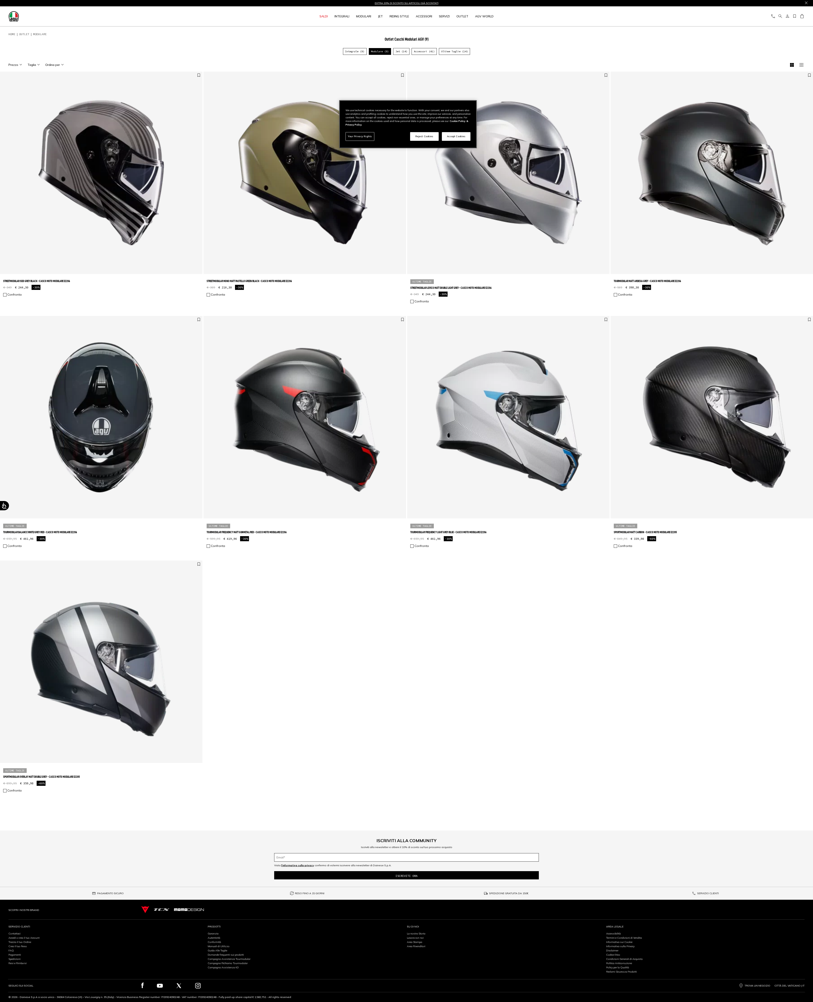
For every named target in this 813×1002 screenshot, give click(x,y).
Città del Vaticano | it (789, 985)
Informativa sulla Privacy (620, 946)
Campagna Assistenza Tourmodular (229, 958)
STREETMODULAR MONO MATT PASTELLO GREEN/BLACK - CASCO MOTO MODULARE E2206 (249, 281)
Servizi (444, 16)
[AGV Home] (111, 16)
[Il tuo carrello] (802, 16)
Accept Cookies (456, 136)
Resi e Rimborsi (17, 963)
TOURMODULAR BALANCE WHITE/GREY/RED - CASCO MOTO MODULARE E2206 (40, 532)
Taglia (32, 65)
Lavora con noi (415, 937)
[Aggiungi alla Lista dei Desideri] (198, 75)
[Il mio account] (787, 16)
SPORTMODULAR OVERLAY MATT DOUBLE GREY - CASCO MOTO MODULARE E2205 (41, 776)
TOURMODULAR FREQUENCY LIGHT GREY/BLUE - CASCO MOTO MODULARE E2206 (448, 532)
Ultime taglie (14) (454, 51)
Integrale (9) (354, 51)
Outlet (462, 16)
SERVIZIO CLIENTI (708, 893)
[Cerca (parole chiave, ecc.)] (780, 16)
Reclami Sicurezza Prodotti (621, 971)
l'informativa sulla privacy (297, 865)
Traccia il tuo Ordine (19, 942)
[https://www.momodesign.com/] (189, 909)
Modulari (363, 16)
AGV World (484, 16)
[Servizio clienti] (773, 16)
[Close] (806, 3)
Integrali (342, 16)
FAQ (11, 950)
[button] (198, 175)
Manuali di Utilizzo (219, 946)
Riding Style (399, 16)
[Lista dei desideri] (794, 16)
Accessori (424, 16)
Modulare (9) (380, 51)
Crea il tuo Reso (17, 946)
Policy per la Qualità (617, 967)
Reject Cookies (424, 136)
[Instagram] (198, 986)
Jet (380, 16)
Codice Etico (613, 954)
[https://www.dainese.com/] (145, 909)
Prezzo (13, 65)
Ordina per (52, 65)
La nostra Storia (416, 933)
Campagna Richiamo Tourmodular (228, 963)
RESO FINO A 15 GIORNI (309, 893)
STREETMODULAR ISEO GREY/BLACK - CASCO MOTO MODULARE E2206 (36, 281)
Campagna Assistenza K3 (223, 967)
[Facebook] (142, 986)
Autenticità (214, 937)
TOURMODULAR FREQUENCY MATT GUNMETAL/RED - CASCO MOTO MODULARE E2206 (247, 532)
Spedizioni (14, 958)
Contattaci (14, 933)
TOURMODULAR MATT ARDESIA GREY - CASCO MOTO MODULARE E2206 (647, 281)
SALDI (323, 16)
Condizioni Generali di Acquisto (624, 958)
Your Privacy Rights (360, 136)
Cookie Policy (457, 121)
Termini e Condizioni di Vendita (624, 937)
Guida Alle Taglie (217, 950)
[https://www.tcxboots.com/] (161, 909)
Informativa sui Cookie (619, 942)
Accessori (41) (424, 51)
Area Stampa (414, 942)
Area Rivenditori (416, 946)
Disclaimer (612, 950)
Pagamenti (14, 954)
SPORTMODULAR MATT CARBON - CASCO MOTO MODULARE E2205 (645, 532)
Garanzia (213, 933)
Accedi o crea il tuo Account (24, 937)
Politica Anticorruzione (619, 963)
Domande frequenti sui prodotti (226, 954)
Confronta (14, 294)
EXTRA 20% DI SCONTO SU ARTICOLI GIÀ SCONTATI (406, 3)
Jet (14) (401, 51)
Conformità (214, 942)
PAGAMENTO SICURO (110, 893)
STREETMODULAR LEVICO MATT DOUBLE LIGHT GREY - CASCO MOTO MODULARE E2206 (451, 287)
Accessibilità (613, 933)
